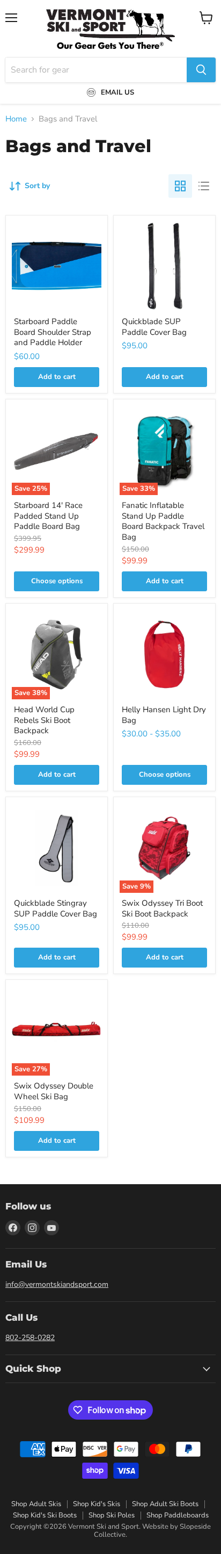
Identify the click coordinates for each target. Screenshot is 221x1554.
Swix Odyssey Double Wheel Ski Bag (53, 1091)
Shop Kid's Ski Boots (45, 1515)
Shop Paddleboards (177, 1515)
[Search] (201, 70)
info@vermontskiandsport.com (56, 1284)
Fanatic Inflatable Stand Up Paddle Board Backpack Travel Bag (163, 521)
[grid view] (180, 186)
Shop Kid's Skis (96, 1504)
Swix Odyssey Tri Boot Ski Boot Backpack (162, 908)
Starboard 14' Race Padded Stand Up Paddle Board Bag (48, 516)
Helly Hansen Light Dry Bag (164, 715)
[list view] (204, 186)
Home (16, 119)
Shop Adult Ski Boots (165, 1504)
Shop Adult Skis (36, 1504)
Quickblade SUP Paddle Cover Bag (154, 327)
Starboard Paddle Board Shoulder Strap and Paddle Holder (52, 332)
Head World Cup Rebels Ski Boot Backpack (44, 720)
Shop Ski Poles (112, 1515)
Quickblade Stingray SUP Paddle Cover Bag (55, 908)
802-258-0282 (30, 1338)
